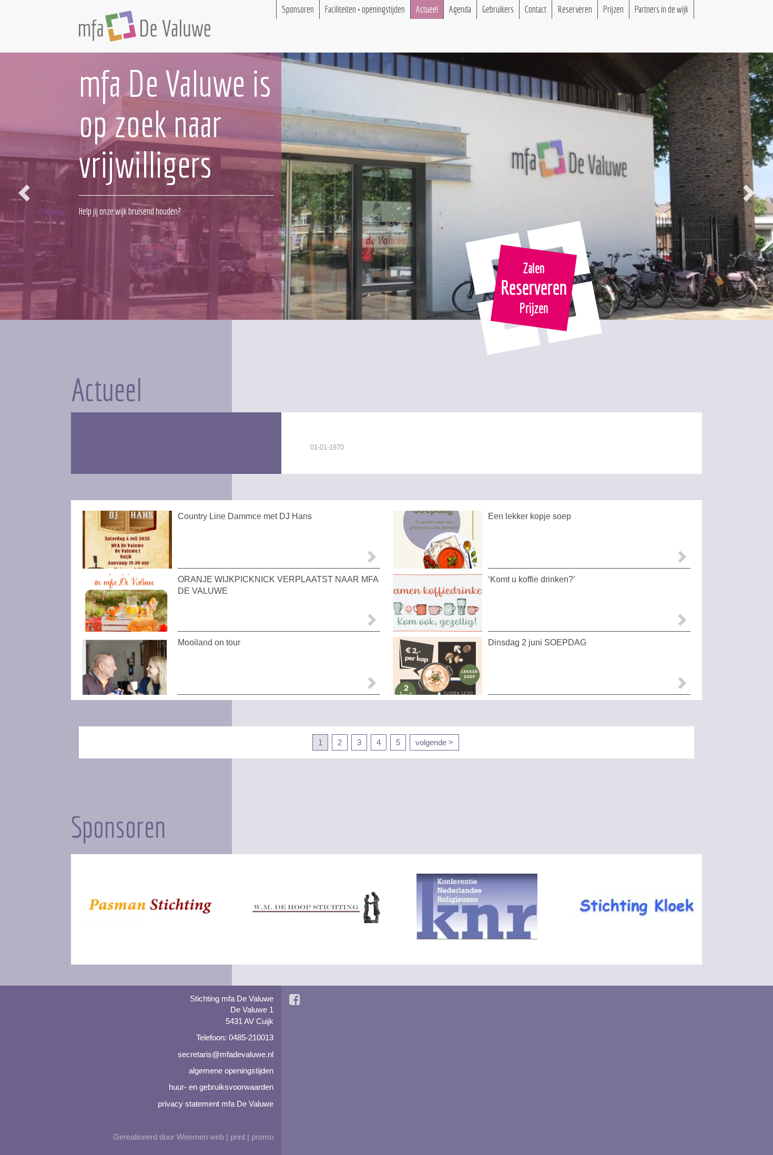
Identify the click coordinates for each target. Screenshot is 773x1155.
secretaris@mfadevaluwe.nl (225, 1054)
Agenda (460, 9)
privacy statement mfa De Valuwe (215, 1103)
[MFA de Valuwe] (144, 26)
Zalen (534, 268)
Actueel (427, 9)
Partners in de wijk (661, 9)
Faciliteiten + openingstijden (365, 9)
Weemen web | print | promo (225, 1136)
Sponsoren (298, 9)
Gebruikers (498, 9)
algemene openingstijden (231, 1070)
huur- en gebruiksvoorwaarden (221, 1086)
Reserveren (534, 287)
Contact (535, 9)
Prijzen (534, 308)
